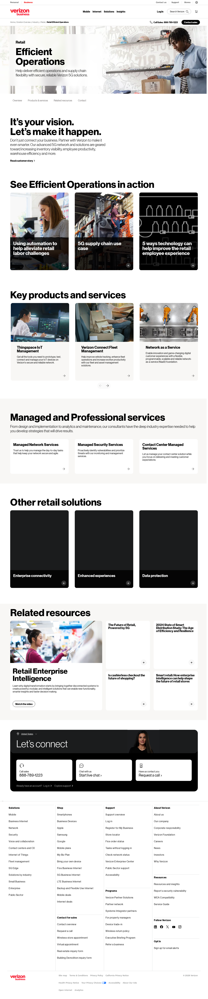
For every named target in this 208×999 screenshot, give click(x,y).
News (157, 848)
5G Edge (14, 868)
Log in (46, 785)
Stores (187, 2)
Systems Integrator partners (121, 910)
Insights (121, 11)
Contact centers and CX (22, 848)
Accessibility (113, 874)
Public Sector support (117, 868)
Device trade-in (114, 924)
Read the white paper (145, 662)
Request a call (149, 775)
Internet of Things (18, 854)
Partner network (114, 904)
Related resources (63, 100)
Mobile (86, 11)
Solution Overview (24, 22)
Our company (161, 821)
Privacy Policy (96, 975)
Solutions (109, 11)
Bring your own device (69, 861)
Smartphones (64, 814)
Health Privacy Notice (69, 983)
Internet (97, 11)
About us (159, 814)
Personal (14, 2)
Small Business (17, 881)
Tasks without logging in (119, 848)
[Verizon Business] (19, 11)
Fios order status (115, 841)
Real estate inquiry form (70, 951)
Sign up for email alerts (166, 947)
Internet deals (64, 901)
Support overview (115, 814)
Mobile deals (64, 894)
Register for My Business (119, 827)
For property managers (118, 917)
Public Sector (16, 894)
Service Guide (161, 904)
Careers (158, 841)
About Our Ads (130, 983)
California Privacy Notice (117, 975)
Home (12, 22)
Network (13, 827)
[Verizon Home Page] (17, 977)
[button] (196, 2)
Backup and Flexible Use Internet (75, 888)
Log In (160, 11)
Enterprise (14, 888)
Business (28, 2)
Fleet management (19, 861)
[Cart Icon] (196, 11)
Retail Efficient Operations (58, 22)
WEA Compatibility (164, 897)
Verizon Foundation (164, 834)
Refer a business (115, 944)
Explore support (63, 785)
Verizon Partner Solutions (119, 897)
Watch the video (24, 704)
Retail (43, 22)
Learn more (22, 580)
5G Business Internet (68, 874)
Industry (36, 22)
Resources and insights (167, 884)
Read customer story (21, 160)
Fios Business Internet (69, 868)
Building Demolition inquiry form (74, 957)
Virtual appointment (68, 944)
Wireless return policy (117, 930)
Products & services (38, 100)
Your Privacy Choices (91, 983)
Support (175, 2)
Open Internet (65, 990)
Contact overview (66, 924)
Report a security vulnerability (170, 890)
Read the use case (91, 262)
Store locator (113, 834)
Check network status (118, 854)
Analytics (79, 990)
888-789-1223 (30, 775)
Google (61, 841)
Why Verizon (161, 861)
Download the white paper (30, 262)
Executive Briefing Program (120, 937)
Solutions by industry (20, 874)
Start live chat (89, 775)
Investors (159, 854)
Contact (82, 100)
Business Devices (67, 821)
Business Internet (18, 821)
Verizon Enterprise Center (120, 861)
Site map (63, 975)
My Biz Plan (63, 854)
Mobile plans (64, 848)
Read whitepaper (155, 262)
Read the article (145, 704)
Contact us (161, 2)
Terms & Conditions (78, 975)
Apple (60, 827)
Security (13, 834)
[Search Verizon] (179, 11)
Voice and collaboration (21, 841)
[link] (100, 385)
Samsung (62, 834)
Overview (17, 100)
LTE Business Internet (69, 881)
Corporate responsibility (167, 827)
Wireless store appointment (72, 937)
